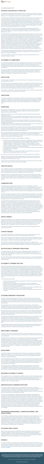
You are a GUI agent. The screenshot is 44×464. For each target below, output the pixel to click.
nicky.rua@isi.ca (7, 447)
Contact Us (11, 459)
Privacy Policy (26, 459)
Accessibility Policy (33, 459)
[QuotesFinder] (6, 2)
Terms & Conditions (18, 459)
